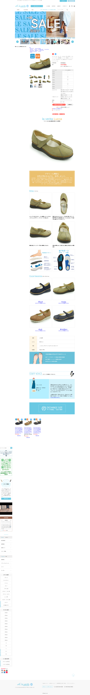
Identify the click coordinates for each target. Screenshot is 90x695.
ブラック (40, 301)
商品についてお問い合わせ (47, 686)
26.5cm (6, 640)
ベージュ (63, 301)
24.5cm (6, 629)
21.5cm (6, 612)
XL (6, 654)
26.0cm (6, 637)
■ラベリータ (32, 48)
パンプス (35, 49)
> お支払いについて (52, 683)
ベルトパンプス (41, 50)
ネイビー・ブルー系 (6, 591)
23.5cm (6, 623)
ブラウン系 (6, 588)
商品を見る (19, 435)
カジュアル (36, 50)
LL (6, 651)
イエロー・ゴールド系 (6, 599)
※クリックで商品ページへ (40, 303)
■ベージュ (31, 49)
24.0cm (6, 626)
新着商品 (2, 559)
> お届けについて (45, 683)
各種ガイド (3, 547)
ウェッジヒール (47, 49)
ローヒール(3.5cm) (6, 661)
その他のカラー (6, 605)
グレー (6, 585)
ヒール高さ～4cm (40, 49)
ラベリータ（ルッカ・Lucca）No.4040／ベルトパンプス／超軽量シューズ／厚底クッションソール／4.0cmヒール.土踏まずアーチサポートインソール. (19, 430)
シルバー (6, 602)
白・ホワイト (6, 580)
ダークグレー (63, 329)
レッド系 (6, 596)
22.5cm (6, 618)
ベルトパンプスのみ (38, 48)
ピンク (40, 329)
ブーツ (2, 566)
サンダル (2, 570)
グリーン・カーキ (6, 594)
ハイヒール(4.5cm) (6, 664)
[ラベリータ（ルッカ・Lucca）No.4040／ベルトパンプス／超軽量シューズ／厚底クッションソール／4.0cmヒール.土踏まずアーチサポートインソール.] (19, 425)
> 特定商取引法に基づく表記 (61, 683)
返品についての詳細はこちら (57, 108)
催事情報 (2, 544)
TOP (30, 47)
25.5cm (6, 634)
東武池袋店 (3, 540)
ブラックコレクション (5, 563)
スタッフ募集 (3, 551)
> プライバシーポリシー (71, 683)
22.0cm (6, 615)
